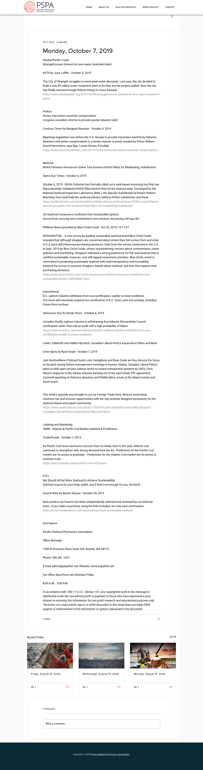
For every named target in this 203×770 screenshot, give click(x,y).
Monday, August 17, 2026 (150, 673)
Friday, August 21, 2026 (46, 673)
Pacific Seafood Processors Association (110, 754)
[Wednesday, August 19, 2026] (101, 655)
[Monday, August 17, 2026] (153, 655)
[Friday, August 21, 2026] (50, 655)
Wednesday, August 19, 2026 (100, 673)
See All (173, 636)
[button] (172, 16)
